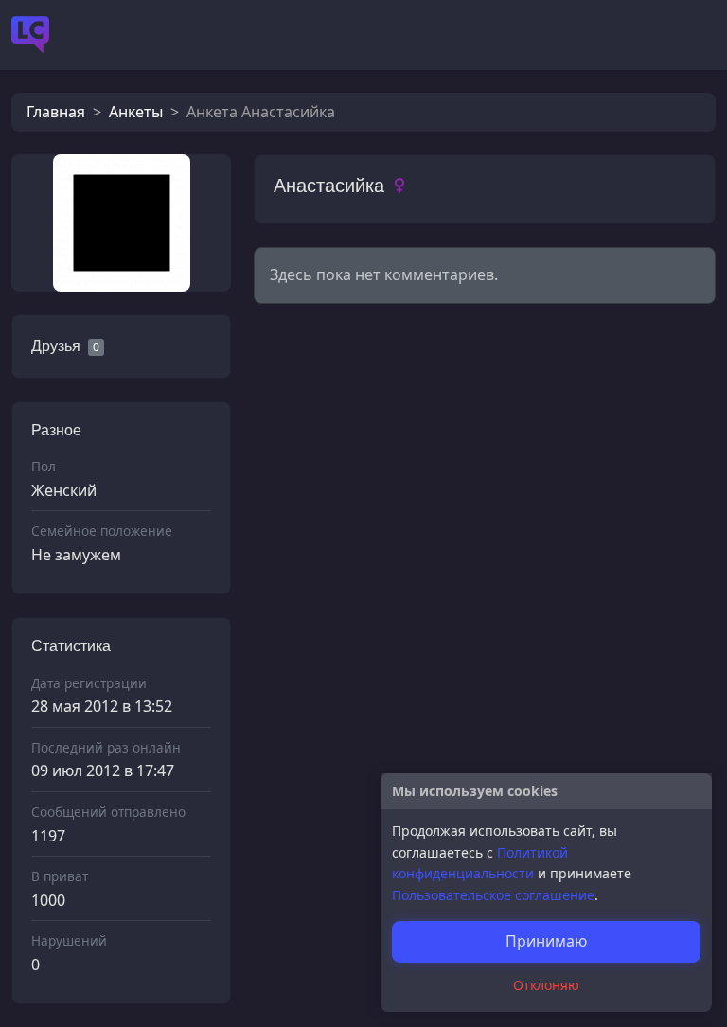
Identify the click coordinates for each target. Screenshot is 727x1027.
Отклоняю (546, 985)
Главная (56, 111)
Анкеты (136, 111)
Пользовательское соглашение (493, 895)
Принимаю (546, 940)
